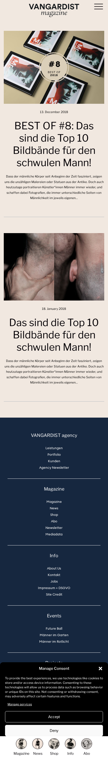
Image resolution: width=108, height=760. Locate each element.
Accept (54, 717)
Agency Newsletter (54, 467)
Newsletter (54, 528)
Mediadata (54, 534)
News (54, 508)
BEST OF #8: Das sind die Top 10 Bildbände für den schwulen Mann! (54, 144)
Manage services (20, 704)
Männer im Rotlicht (54, 641)
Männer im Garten (54, 635)
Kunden (54, 461)
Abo (54, 521)
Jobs (54, 581)
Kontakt (54, 575)
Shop (54, 515)
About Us (54, 568)
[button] (100, 668)
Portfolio (54, 454)
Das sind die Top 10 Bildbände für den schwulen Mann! (54, 334)
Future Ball (54, 628)
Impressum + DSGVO (54, 588)
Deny (54, 730)
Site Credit (54, 594)
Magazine (54, 502)
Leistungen (54, 448)
